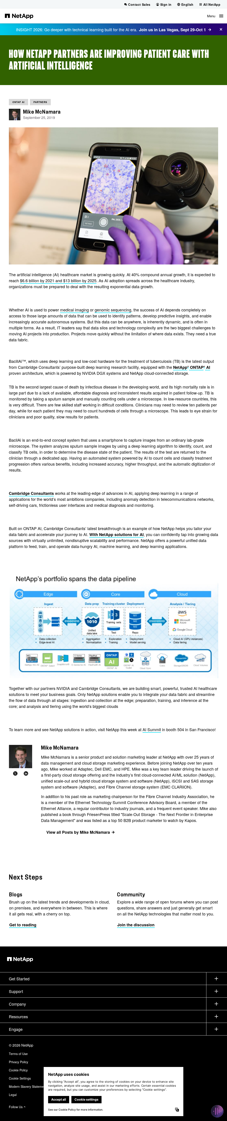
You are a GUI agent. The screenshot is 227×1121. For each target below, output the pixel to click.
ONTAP (196, 367)
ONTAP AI (18, 102)
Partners (40, 102)
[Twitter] (15, 773)
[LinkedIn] (26, 773)
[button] (215, 16)
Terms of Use (18, 1053)
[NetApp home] (19, 16)
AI (207, 367)
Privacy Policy (18, 1062)
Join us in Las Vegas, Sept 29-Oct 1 (172, 29)
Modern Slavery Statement (27, 1086)
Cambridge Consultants (31, 493)
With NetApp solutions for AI (116, 534)
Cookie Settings (20, 1078)
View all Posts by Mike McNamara (78, 832)
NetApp (180, 367)
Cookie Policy (18, 1070)
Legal (13, 1094)
